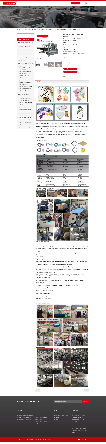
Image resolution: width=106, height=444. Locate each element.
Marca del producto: (67, 40)
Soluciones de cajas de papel (23, 94)
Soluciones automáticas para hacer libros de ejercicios (26, 44)
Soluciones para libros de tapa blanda (24, 417)
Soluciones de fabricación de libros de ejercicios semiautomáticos (26, 46)
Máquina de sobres (22, 91)
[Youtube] (86, 440)
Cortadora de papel (22, 69)
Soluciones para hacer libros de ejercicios (26, 42)
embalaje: (65, 53)
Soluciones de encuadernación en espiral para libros (26, 57)
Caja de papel (56, 417)
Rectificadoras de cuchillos (24, 75)
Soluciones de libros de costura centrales (26, 49)
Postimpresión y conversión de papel (61, 415)
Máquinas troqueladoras (23, 65)
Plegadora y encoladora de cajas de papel (26, 105)
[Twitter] (82, 440)
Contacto (76, 3)
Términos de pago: (67, 49)
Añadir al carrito (70, 71)
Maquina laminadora (23, 77)
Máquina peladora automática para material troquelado (26, 67)
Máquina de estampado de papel (25, 78)
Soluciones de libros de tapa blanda (25, 51)
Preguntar (71, 68)
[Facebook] (76, 440)
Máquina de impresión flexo (24, 125)
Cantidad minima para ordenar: (67, 47)
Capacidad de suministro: (68, 51)
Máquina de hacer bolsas (24, 124)
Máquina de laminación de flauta (25, 86)
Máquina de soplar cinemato (24, 127)
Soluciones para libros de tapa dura (25, 54)
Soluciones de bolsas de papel (24, 112)
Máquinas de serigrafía (23, 84)
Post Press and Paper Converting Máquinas (26, 63)
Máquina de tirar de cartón (25, 100)
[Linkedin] (79, 440)
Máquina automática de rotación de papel (26, 71)
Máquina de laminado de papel (25, 73)
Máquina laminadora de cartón (25, 88)
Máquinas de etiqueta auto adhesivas (26, 90)
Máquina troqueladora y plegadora (25, 102)
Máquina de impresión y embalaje (24, 114)
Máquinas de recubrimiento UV (25, 82)
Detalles (38, 81)
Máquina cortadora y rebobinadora (25, 80)
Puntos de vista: (66, 58)
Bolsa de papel (56, 421)
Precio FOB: (65, 44)
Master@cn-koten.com (78, 417)
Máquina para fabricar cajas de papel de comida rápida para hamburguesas (26, 109)
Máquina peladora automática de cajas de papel (26, 104)
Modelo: (64, 38)
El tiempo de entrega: (67, 55)
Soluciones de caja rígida (24, 96)
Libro (55, 413)
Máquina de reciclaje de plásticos (25, 122)
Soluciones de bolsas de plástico (24, 119)
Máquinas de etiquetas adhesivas (41, 423)
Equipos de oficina (21, 60)
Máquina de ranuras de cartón (26, 98)
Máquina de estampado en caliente (26, 117)
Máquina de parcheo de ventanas (25, 107)
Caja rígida (56, 419)
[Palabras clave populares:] (87, 3)
